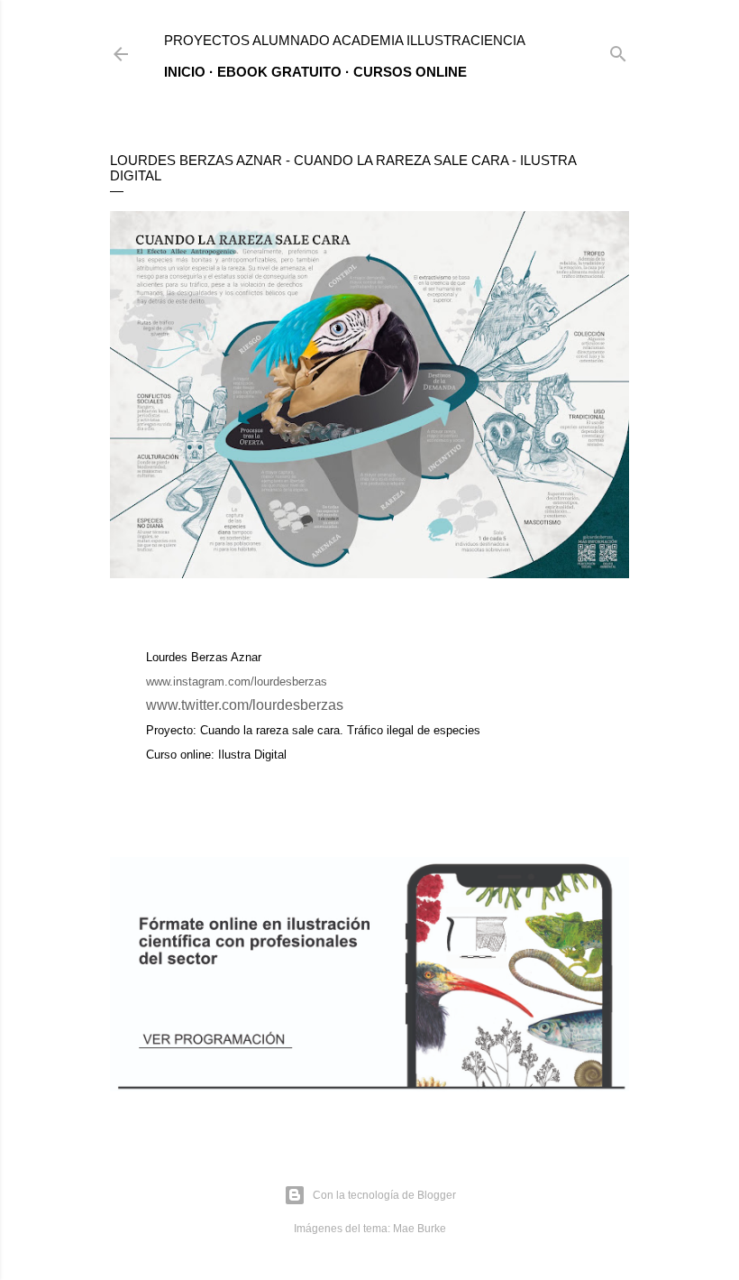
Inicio (184, 71)
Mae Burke (419, 1228)
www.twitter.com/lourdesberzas (244, 705)
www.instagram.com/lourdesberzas (236, 681)
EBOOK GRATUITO (279, 71)
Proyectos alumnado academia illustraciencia (344, 40)
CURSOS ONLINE (410, 71)
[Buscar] (618, 50)
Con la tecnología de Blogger (384, 1195)
